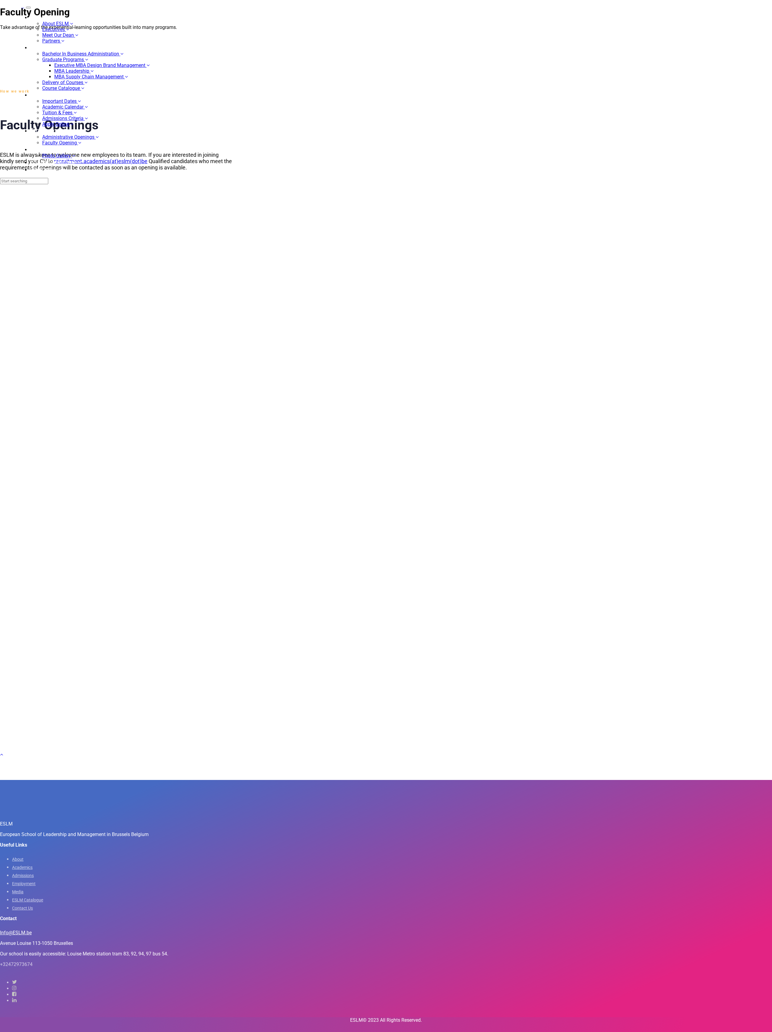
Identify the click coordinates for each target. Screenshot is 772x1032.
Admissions (23, 875)
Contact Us (22, 908)
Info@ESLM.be (16, 933)
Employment (24, 883)
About (18, 859)
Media (18, 891)
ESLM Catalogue (27, 900)
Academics (22, 867)
